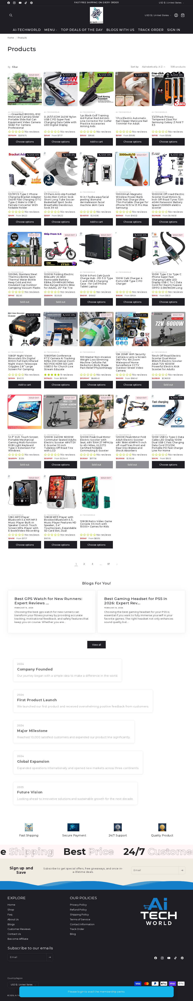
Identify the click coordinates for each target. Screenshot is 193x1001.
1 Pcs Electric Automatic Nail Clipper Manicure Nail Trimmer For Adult (132, 121)
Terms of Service (80, 919)
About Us (13, 919)
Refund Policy (78, 909)
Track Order (77, 929)
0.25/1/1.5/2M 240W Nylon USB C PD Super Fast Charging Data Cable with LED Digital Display (60, 121)
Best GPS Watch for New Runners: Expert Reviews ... (48, 600)
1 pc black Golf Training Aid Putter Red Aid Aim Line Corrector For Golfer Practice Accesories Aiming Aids (96, 121)
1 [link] (76, 564)
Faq (10, 914)
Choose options (25, 141)
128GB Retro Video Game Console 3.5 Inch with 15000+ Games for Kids (96, 524)
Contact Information (82, 924)
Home (11, 38)
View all (96, 644)
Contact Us (14, 934)
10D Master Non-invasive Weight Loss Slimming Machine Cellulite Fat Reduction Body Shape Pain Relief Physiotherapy (96, 362)
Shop (11, 909)
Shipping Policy (79, 914)
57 (108, 564)
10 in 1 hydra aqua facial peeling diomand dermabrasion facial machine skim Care (94, 201)
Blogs (11, 924)
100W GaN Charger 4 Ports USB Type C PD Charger (129, 281)
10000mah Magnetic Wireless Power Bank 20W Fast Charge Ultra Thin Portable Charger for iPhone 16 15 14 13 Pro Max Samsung (132, 201)
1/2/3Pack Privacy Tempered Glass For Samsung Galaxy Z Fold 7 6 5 (168, 121)
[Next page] (116, 564)
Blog (73, 934)
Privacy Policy (78, 904)
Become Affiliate (18, 938)
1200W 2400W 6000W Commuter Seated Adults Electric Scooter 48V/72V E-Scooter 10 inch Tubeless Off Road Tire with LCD (60, 444)
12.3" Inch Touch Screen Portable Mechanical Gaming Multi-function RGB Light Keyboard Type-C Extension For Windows (23, 444)
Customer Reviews (19, 929)
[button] (11, 15)
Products (22, 38)
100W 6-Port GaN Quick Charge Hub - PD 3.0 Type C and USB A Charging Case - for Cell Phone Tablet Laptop (96, 281)
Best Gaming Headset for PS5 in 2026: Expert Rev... (135, 600)
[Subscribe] (182, 870)
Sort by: (135, 66)
